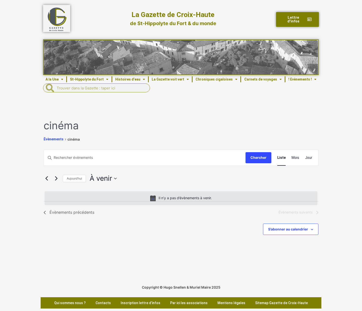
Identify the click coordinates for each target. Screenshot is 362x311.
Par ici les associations (189, 303)
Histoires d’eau (127, 79)
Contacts (103, 303)
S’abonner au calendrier (288, 229)
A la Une (52, 79)
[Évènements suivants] (56, 178)
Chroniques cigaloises (214, 79)
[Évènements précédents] (46, 178)
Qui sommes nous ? (70, 303)
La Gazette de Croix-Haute (173, 15)
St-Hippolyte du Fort (87, 79)
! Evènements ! (300, 79)
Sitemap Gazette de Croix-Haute (281, 303)
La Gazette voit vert (168, 79)
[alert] (181, 198)
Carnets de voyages (260, 79)
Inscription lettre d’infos (140, 303)
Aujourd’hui (74, 178)
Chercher (258, 157)
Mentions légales (231, 303)
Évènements (54, 139)
